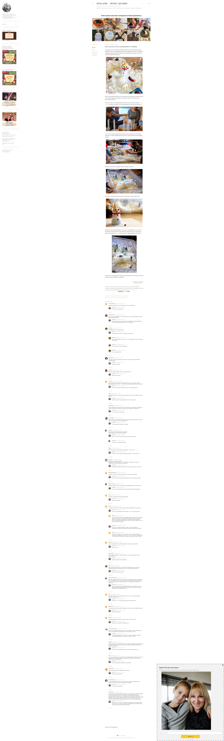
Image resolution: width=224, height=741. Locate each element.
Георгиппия (110, 357)
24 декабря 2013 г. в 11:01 (120, 307)
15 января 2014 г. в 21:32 (115, 655)
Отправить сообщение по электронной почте (118, 295)
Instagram (127, 8)
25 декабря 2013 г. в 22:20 (122, 577)
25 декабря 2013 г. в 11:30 (118, 553)
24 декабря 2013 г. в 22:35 (120, 476)
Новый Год (94, 55)
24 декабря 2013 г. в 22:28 (120, 373)
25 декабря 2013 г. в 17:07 (119, 515)
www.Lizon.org (139, 283)
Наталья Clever (111, 314)
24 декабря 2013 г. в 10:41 (117, 328)
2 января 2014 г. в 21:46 (116, 617)
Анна (109, 655)
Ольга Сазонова (111, 303)
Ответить (110, 312)
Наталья (110, 459)
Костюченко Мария (112, 628)
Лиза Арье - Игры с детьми (111, 3)
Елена (109, 506)
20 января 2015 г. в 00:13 (119, 679)
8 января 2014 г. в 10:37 (120, 633)
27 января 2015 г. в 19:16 (120, 700)
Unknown (110, 381)
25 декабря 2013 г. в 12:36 (114, 565)
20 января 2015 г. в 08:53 (120, 684)
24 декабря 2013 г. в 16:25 (116, 459)
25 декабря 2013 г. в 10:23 (120, 498)
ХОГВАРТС (110, 8)
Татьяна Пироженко (112, 577)
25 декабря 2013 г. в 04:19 (116, 506)
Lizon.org (125, 291)
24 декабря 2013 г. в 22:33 (120, 451)
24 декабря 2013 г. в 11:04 (120, 331)
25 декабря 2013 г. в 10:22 (120, 509)
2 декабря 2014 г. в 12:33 (120, 672)
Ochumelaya (111, 417)
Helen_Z (110, 617)
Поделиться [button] (94, 44)
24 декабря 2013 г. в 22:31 (120, 422)
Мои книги (104, 8)
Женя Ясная (111, 668)
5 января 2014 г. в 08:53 (120, 621)
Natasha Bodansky (112, 472)
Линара (110, 642)
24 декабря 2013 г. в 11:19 (120, 337)
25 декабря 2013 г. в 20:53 (120, 570)
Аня (109, 594)
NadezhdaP (110, 606)
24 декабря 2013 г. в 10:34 (119, 314)
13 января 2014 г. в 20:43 (120, 647)
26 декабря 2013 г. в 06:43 (115, 594)
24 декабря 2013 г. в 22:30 (120, 410)
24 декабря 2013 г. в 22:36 (120, 487)
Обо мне (98, 8)
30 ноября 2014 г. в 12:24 (118, 668)
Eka (109, 565)
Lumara (110, 370)
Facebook (132, 8)
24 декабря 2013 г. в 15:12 (116, 448)
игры (93, 50)
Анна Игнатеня (111, 679)
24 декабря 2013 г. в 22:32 (120, 434)
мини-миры (94, 53)
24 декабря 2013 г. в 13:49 (118, 417)
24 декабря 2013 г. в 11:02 (120, 319)
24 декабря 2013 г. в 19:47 (119, 483)
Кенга (109, 494)
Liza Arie (113, 307)
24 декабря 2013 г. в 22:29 (120, 385)
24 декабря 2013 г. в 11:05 (118, 357)
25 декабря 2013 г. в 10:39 (117, 542)
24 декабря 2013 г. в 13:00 (117, 381)
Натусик (110, 430)
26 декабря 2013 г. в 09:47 (120, 598)
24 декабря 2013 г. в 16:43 (121, 472)
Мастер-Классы (120, 8)
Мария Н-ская (111, 483)
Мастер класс (95, 52)
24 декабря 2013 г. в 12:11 (120, 344)
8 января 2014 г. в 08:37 (121, 628)
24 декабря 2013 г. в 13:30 (115, 393)
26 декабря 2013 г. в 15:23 (118, 606)
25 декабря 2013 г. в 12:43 (120, 440)
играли (117, 233)
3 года (93, 49)
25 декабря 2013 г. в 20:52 (120, 525)
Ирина (109, 448)
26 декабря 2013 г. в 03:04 (119, 532)
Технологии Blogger (122, 735)
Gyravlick (110, 328)
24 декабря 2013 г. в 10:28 (120, 303)
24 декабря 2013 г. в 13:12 (120, 350)
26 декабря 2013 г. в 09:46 (120, 584)
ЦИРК (114, 8)
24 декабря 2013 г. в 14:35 (117, 430)
